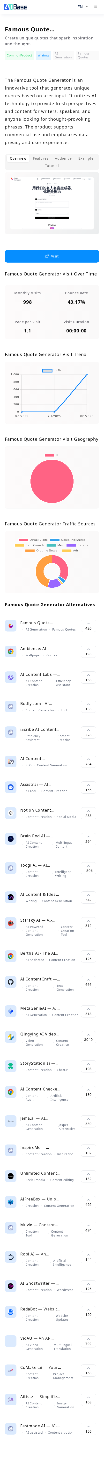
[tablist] (52, 162)
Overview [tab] (18, 158)
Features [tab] (40, 158)
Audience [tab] (63, 158)
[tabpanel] (52, 207)
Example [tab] (86, 158)
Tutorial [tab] (52, 165)
